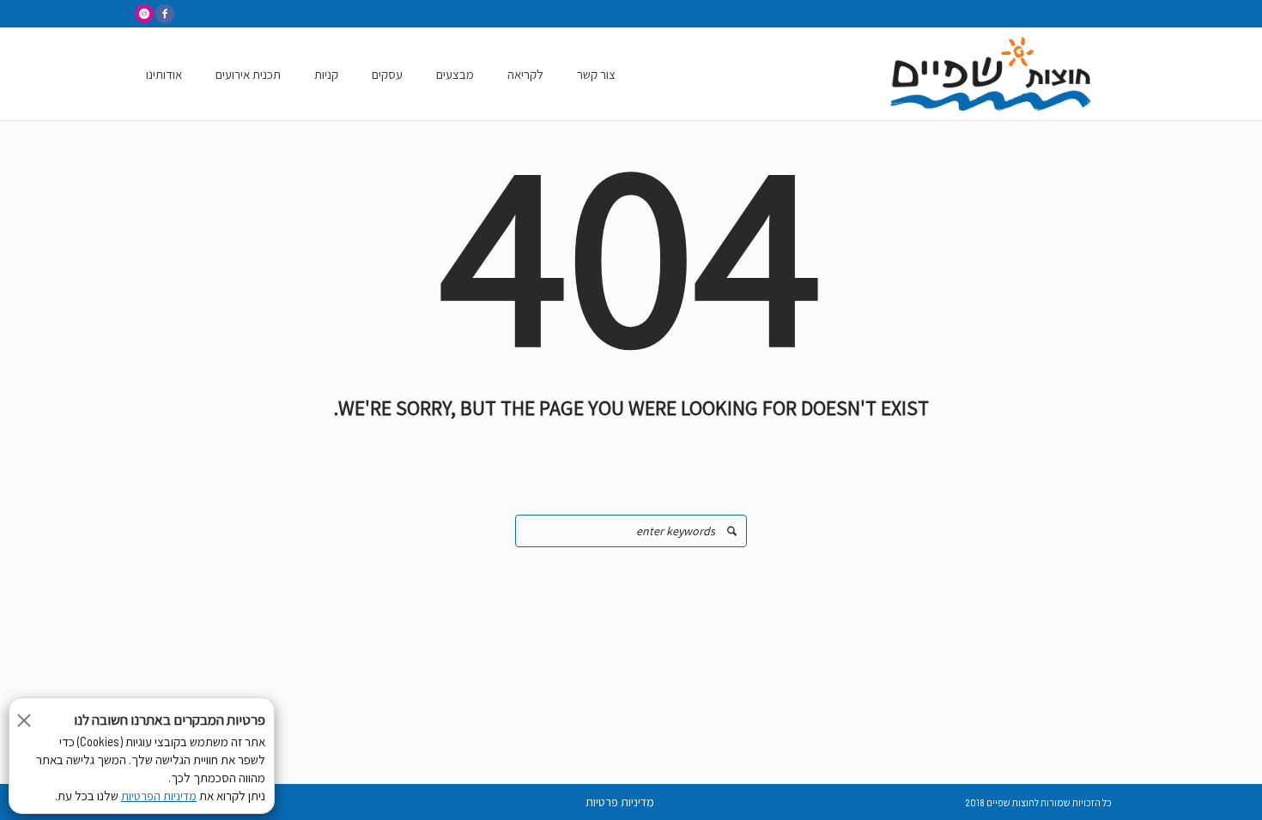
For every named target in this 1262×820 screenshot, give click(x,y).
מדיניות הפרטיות (159, 796)
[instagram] (144, 13)
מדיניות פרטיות (619, 802)
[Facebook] (164, 13)
